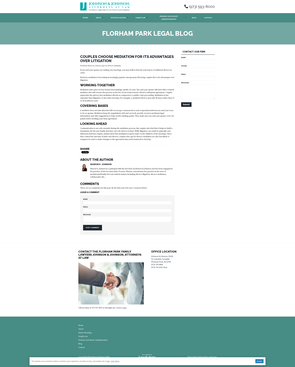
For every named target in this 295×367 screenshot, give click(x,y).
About (98, 18)
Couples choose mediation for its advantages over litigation (127, 58)
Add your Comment (133, 188)
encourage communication (124, 110)
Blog (194, 18)
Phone (184, 66)
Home (85, 18)
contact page (121, 308)
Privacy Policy (203, 357)
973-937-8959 (97, 308)
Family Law (141, 18)
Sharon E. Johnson (94, 66)
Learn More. (115, 361)
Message (87, 214)
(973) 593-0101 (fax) (159, 267)
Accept (259, 361)
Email (85, 207)
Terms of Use (192, 357)
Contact (208, 18)
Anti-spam (213, 357)
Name (85, 199)
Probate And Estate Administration (169, 17)
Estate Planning (118, 18)
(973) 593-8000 (202, 6)
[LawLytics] (147, 357)
